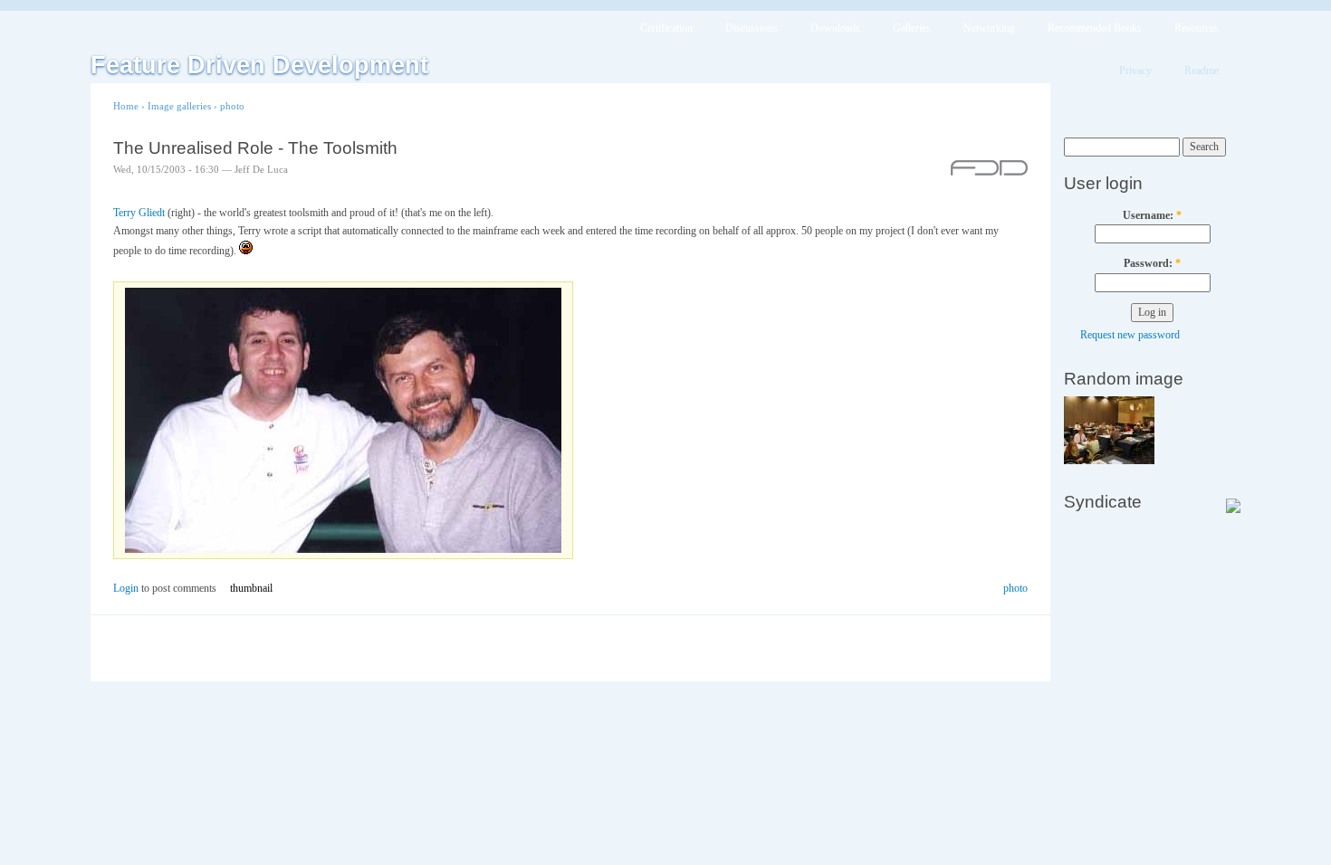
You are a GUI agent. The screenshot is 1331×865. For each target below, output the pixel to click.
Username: (1152, 215)
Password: (1152, 263)
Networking (989, 28)
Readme (1201, 70)
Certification (666, 28)
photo (232, 105)
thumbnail (251, 588)
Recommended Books (1095, 28)
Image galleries (179, 105)
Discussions (751, 28)
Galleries (912, 28)
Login (126, 588)
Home (126, 105)
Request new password (1130, 334)
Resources (1196, 28)
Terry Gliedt (139, 212)
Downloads (835, 28)
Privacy (1135, 70)
